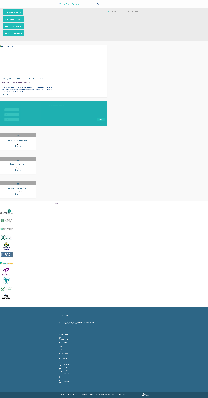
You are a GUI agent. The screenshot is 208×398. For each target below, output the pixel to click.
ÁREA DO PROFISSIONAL (18, 140)
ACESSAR (18, 146)
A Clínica (114, 11)
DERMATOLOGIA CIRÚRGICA (13, 19)
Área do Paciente (63, 353)
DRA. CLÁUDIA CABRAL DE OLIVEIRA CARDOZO (75, 394)
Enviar (101, 120)
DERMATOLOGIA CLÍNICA (13, 12)
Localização (136, 11)
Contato (145, 11)
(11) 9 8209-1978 (64, 340)
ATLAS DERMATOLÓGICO (18, 188)
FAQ (129, 11)
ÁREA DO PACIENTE (18, 164)
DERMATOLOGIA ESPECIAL (13, 33)
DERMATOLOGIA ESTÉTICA (13, 26)
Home (108, 11)
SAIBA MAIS (5, 94)
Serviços (122, 11)
